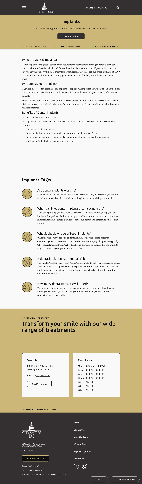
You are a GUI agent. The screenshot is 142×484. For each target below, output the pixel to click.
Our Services (80, 429)
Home (76, 422)
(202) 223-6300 (74, 46)
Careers (53, 474)
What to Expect (81, 444)
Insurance (79, 458)
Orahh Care (61, 474)
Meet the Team (81, 437)
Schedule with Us (71, 36)
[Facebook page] (76, 466)
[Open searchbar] (117, 7)
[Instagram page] (84, 466)
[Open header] (24, 7)
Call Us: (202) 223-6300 (96, 7)
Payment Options (82, 451)
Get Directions (39, 383)
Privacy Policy (27, 474)
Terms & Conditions (41, 474)
